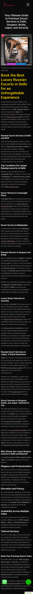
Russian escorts (16, 392)
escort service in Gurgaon (12, 421)
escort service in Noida (18, 430)
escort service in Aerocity (12, 319)
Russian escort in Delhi (14, 117)
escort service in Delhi (12, 583)
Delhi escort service (12, 187)
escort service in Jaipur (15, 368)
